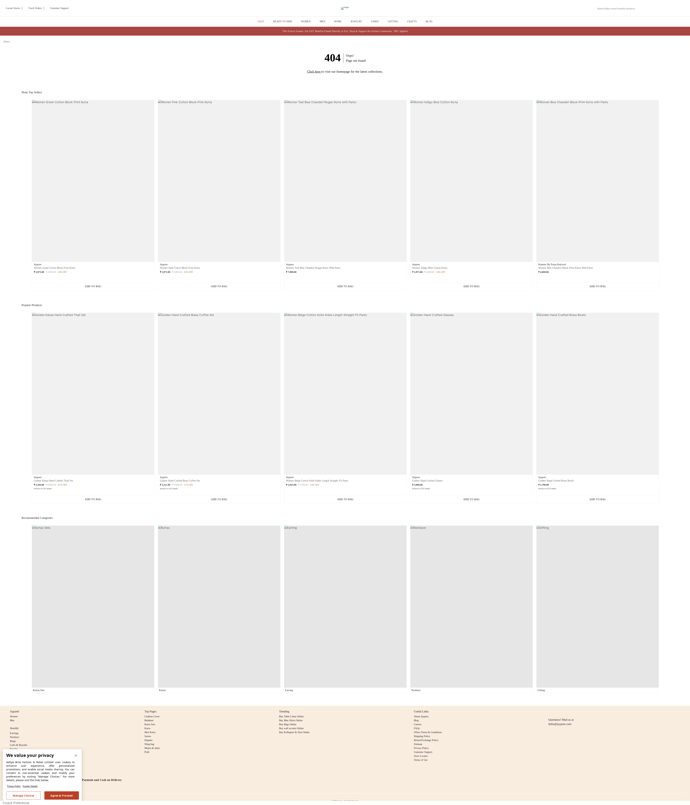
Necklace (14, 737)
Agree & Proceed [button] (61, 795)
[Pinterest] (578, 711)
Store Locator (421, 756)
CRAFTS (412, 21)
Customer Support (423, 752)
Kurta (147, 728)
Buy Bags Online (287, 724)
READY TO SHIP (282, 21)
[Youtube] (571, 711)
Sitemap (418, 744)
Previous (29, 182)
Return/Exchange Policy (426, 740)
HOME (338, 21)
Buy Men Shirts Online (291, 720)
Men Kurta (149, 732)
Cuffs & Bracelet (18, 745)
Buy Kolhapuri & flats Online (294, 732)
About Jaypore (421, 716)
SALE (261, 21)
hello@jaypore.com (559, 724)
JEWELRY (356, 21)
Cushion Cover (152, 716)
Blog (416, 720)
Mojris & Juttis (152, 748)
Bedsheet (148, 720)
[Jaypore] (345, 8)
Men (12, 720)
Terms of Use (420, 760)
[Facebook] (557, 711)
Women (14, 716)
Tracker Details (30, 786)
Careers (417, 724)
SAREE (375, 21)
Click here (314, 71)
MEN (322, 21)
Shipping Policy (422, 736)
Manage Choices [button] (23, 795)
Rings (13, 741)
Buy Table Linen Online (291, 716)
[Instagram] (550, 711)
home (7, 41)
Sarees (147, 736)
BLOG (429, 21)
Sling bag (149, 744)
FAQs (417, 728)
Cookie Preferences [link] (16, 803)
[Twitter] (564, 711)
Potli (146, 752)
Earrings (14, 733)
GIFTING (393, 21)
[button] (648, 8)
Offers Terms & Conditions (428, 732)
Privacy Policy (14, 786)
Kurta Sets (149, 724)
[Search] (640, 8)
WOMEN (306, 21)
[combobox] (617, 9)
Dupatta (148, 740)
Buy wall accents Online (291, 728)
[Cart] (666, 8)
